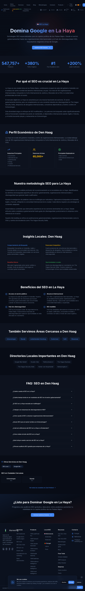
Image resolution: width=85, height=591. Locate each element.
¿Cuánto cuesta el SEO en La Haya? (24, 391)
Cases (28, 5)
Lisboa (47, 546)
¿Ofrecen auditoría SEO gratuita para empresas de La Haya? (31, 446)
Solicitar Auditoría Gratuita (41, 515)
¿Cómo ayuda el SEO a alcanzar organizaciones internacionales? (33, 416)
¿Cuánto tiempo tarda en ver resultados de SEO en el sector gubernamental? (37, 397)
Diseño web (20, 550)
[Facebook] (9, 549)
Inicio (5, 5)
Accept (71, 582)
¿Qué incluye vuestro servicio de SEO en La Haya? (28, 440)
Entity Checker (62, 563)
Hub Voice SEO (62, 538)
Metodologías (43, 5)
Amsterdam (48, 536)
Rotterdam (48, 539)
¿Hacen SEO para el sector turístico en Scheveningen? (30, 422)
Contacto (52, 5)
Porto (46, 549)
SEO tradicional (21, 533)
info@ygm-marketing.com (78, 540)
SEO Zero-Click (21, 544)
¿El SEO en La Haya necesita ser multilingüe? (27, 403)
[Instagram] (6, 549)
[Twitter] (12, 549)
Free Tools (71, 4)
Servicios (21, 5)
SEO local (19, 541)
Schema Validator (63, 557)
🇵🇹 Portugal (47, 543)
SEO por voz (20, 547)
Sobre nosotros (12, 4)
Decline (64, 582)
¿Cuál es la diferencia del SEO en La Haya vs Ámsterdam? (31, 428)
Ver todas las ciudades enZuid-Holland (41, 487)
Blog (34, 5)
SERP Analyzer (62, 560)
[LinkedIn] (3, 549)
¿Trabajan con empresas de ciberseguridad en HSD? (29, 410)
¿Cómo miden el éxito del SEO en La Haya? (26, 434)
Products (60, 5)
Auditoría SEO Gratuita (41, 47)
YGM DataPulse (34, 558)
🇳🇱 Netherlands (48, 533)
